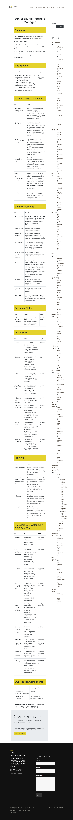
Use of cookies (15, 809)
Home (31, 7)
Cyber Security (56, 370)
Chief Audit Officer (59, 423)
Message (39, 775)
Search (54, 23)
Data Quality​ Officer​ (59, 340)
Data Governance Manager (60, 236)
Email (38, 767)
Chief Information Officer (60, 416)
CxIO (58, 428)
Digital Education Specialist (59, 564)
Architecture (55, 173)
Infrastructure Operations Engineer (60, 59)
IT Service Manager (59, 81)
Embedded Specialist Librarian (64, 518)
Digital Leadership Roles (55, 404)
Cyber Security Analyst (59, 397)
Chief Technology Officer (60, 409)
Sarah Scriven (59, 807)
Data (53, 212)
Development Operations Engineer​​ (60, 265)
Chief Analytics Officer (59, 440)
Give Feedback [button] (20, 733)
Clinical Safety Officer (59, 599)
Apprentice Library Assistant (64, 506)
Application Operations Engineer (60, 47)
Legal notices (24, 809)
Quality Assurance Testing (55, 346)
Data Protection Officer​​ (60, 552)
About (35, 7)
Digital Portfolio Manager (59, 297)
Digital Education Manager (59, 571)
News (58, 7)
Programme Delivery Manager (60, 304)
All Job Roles (41, 7)
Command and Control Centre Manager (59, 97)
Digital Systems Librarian (63, 481)
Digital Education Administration (61, 577)
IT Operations (56, 42)
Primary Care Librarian (63, 499)
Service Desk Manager (59, 88)
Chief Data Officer (59, 452)
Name (38, 760)
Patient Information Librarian (64, 492)
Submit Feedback (51, 7)
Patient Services (56, 314)
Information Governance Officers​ (60, 538)
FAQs (62, 7)
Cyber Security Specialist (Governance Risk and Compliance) (60, 379)
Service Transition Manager (59, 74)
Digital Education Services (55, 559)
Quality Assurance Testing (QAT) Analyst (59, 353)
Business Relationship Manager (60, 105)
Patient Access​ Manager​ (59, 333)
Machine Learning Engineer (59, 243)
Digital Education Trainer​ (59, 584)
